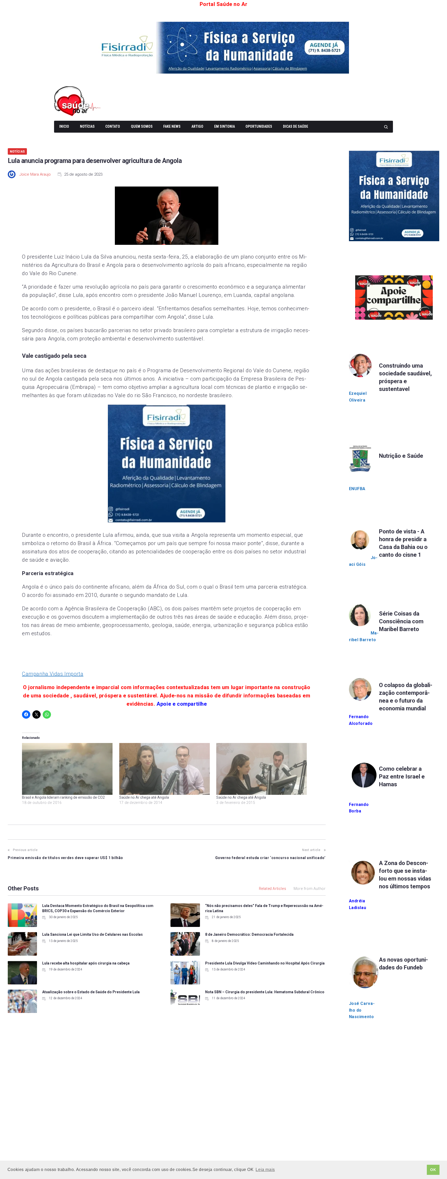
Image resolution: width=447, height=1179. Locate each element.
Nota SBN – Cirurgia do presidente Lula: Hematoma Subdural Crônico (264, 992)
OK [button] (433, 1170)
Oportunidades (258, 126)
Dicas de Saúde (295, 126)
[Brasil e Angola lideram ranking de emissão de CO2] (68, 769)
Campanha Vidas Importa (52, 674)
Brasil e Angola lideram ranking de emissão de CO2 (63, 797)
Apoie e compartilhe (182, 704)
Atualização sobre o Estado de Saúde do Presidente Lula (91, 992)
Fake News (172, 126)
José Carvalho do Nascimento (362, 1010)
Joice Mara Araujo (35, 174)
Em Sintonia (224, 126)
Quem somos (142, 126)
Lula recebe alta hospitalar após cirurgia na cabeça (86, 963)
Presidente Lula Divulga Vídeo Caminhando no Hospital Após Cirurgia (265, 963)
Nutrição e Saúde (401, 456)
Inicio (64, 126)
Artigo (197, 126)
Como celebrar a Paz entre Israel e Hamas (402, 777)
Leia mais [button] (265, 1169)
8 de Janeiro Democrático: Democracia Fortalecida (249, 934)
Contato (112, 126)
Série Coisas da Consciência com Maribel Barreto (401, 621)
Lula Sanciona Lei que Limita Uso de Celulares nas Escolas (92, 934)
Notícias (87, 126)
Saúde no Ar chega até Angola (144, 797)
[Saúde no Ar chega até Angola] (165, 769)
